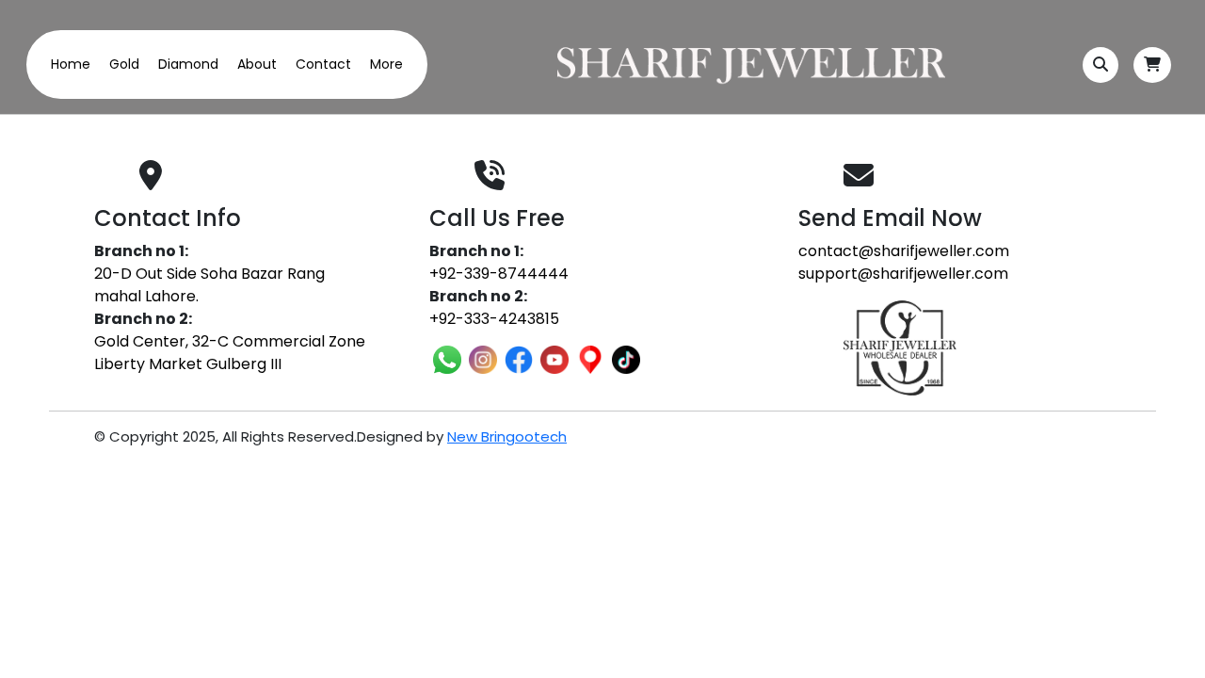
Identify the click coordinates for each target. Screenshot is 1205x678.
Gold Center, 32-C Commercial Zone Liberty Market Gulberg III (229, 353)
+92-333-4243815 (494, 319)
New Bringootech (507, 436)
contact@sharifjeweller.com (903, 251)
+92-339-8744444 (499, 273)
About (257, 64)
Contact (323, 64)
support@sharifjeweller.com (903, 273)
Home (70, 64)
